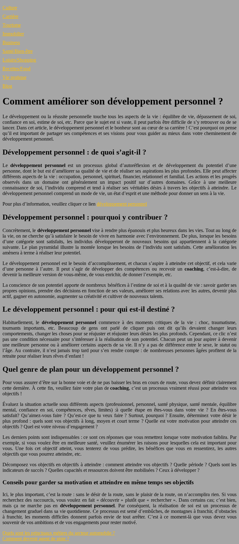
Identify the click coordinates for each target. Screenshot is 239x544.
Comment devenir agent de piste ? (35, 538)
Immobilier (13, 33)
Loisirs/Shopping (19, 60)
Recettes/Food (16, 68)
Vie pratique (14, 77)
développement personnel (122, 204)
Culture (9, 7)
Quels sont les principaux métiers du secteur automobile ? (58, 533)
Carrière (10, 16)
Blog (7, 86)
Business (11, 42)
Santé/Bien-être (17, 51)
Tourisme (11, 25)
